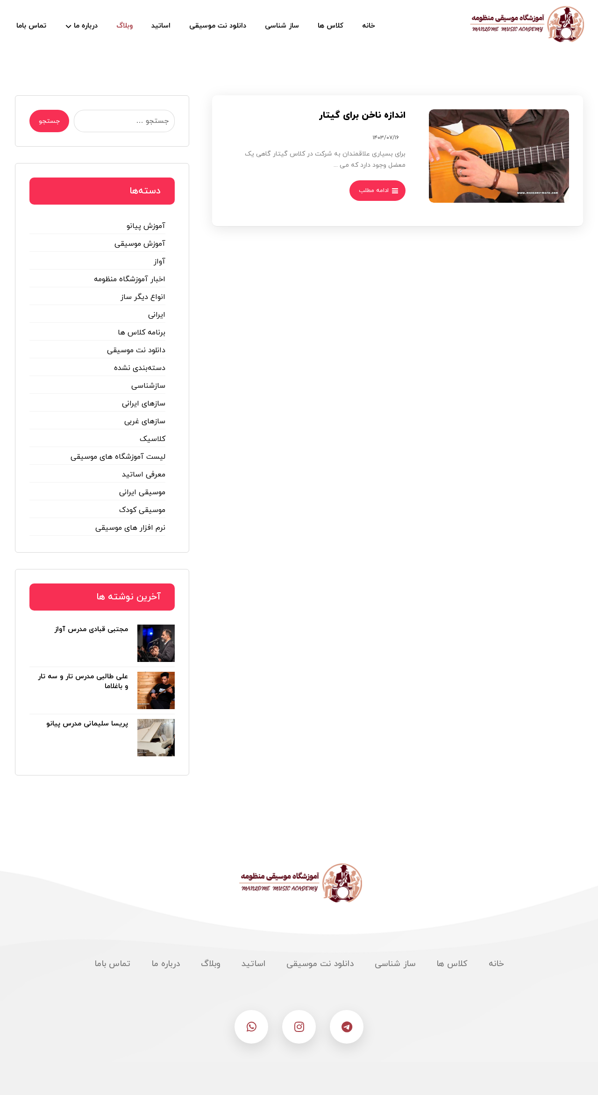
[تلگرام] (346, 1027)
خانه (496, 964)
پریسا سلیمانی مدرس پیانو (87, 724)
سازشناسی (148, 386)
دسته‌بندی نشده (139, 368)
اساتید (253, 964)
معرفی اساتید (143, 474)
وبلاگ (211, 964)
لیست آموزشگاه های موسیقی (118, 457)
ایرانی (156, 315)
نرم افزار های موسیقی (130, 528)
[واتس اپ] (251, 1027)
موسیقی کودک (142, 510)
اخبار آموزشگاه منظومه (129, 279)
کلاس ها (452, 964)
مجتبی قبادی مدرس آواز (91, 629)
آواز (159, 261)
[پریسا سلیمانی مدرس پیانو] (156, 737)
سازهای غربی (144, 421)
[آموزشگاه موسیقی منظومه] (525, 24)
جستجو (49, 121)
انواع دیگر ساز (143, 297)
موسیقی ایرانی (142, 492)
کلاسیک (152, 439)
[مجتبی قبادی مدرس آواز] (156, 643)
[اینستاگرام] (299, 1027)
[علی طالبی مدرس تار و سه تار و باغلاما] (156, 690)
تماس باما (112, 964)
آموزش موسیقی (139, 244)
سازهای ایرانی (143, 403)
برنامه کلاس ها (141, 332)
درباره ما (165, 964)
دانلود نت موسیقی (136, 350)
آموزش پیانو (146, 226)
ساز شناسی (395, 964)
